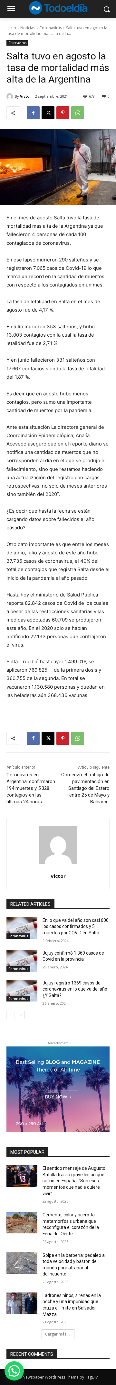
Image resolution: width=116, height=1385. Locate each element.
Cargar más (55, 1334)
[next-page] (21, 1015)
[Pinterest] (62, 112)
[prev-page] (10, 1015)
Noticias (27, 28)
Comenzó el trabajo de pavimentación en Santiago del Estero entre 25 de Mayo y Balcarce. (85, 788)
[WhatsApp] (77, 112)
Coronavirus (50, 28)
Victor (25, 96)
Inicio (11, 28)
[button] (14, 1371)
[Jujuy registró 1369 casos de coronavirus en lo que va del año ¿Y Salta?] (21, 990)
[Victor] (10, 96)
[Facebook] (33, 112)
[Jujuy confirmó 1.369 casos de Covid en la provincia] (21, 961)
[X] (48, 112)
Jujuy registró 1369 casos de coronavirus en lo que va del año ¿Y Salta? (75, 989)
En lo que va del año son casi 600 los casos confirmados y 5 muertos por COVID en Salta (76, 926)
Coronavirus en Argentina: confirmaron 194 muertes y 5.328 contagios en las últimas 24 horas (30, 788)
